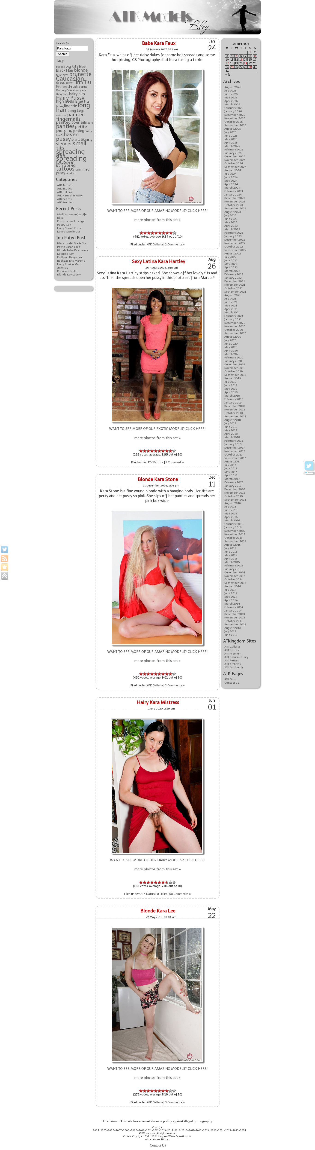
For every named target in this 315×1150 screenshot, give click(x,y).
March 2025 (232, 146)
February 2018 (233, 440)
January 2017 (232, 485)
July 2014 (230, 589)
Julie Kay (62, 267)
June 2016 (231, 510)
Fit (58, 86)
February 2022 (233, 274)
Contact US (231, 682)
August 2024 (232, 170)
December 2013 (234, 614)
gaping (83, 86)
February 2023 (233, 232)
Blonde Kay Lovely (69, 274)
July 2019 (230, 381)
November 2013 (234, 617)
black (82, 66)
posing (78, 131)
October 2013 (233, 621)
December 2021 (234, 281)
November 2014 (234, 576)
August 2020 (232, 336)
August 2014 (232, 586)
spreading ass (70, 153)
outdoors (61, 115)
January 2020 (233, 361)
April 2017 (230, 475)
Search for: (63, 43)
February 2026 (234, 108)
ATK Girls (230, 679)
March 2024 (232, 187)
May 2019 (230, 388)
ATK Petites (64, 199)
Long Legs (76, 110)
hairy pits (77, 94)
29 (250, 67)
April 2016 (231, 517)
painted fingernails (70, 117)
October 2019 (233, 371)
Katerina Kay (65, 253)
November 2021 (234, 284)
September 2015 (235, 541)
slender (64, 144)
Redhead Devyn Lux (69, 257)
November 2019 (234, 368)
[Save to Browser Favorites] (4, 567)
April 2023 (231, 225)
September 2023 (235, 208)
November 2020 (235, 326)
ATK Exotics (64, 188)
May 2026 (231, 97)
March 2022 (232, 270)
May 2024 (231, 180)
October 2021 (233, 288)
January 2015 (232, 569)
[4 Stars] (152, 233)
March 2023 (232, 229)
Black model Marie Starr (73, 243)
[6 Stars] (160, 233)
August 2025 (232, 128)
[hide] (313, 461)
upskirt (71, 173)
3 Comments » (175, 1102)
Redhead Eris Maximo (71, 260)
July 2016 (230, 506)
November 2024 (235, 160)
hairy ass (80, 90)
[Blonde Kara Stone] (157, 510)
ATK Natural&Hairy (236, 657)
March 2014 (232, 603)
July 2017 (230, 465)
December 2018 (234, 406)
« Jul (228, 74)
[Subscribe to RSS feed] (4, 558)
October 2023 (233, 205)
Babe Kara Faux (158, 43)
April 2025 (231, 142)
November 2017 (234, 451)
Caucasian (70, 78)
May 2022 (230, 264)
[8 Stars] (167, 233)
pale (90, 122)
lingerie (70, 106)
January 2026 (233, 111)
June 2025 (231, 135)
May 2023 (230, 222)
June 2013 (230, 634)
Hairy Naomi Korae (69, 228)
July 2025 (230, 132)
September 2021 (235, 291)
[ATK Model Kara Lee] (157, 927)
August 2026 (232, 87)
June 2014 (231, 593)
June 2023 (231, 218)
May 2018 (230, 430)
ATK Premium (65, 202)
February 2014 (233, 607)
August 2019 (232, 378)
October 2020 (233, 329)
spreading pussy (71, 160)
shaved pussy (67, 136)
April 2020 (231, 350)
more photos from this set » (157, 220)
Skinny (86, 139)
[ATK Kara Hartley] (157, 287)
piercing (64, 130)
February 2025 (233, 149)
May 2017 (230, 472)
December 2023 (234, 198)
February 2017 (233, 482)
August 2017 (232, 461)
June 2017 (230, 468)
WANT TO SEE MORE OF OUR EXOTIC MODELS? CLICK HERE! (157, 429)
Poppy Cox (64, 224)
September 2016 (235, 499)
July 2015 (230, 548)
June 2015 (230, 551)
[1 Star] (141, 233)
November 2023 (234, 201)
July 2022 (230, 257)
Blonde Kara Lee (157, 911)
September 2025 (235, 125)
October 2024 (233, 163)
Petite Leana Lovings (70, 221)
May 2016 (230, 513)
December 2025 (234, 114)
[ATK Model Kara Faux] (157, 69)
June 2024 (231, 177)
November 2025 (234, 118)
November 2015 (234, 534)
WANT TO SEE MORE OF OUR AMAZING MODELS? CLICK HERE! (157, 211)
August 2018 (232, 420)
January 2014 (233, 610)
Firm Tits (82, 82)
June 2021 (230, 302)
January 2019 (233, 402)
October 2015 (233, 537)
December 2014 (234, 572)
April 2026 (231, 101)
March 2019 (232, 395)
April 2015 (231, 558)
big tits (71, 66)
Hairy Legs (62, 94)
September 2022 (235, 250)
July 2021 (230, 298)
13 (241, 59)
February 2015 (233, 565)
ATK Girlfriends (234, 667)
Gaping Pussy (65, 90)
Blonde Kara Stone (158, 479)
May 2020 (231, 347)
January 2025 (233, 153)
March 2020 (232, 354)
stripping (66, 165)
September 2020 (235, 333)
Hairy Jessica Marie (69, 264)
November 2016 (234, 492)
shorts (75, 139)
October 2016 (233, 496)
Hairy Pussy (70, 98)
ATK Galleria (65, 192)
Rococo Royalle (67, 271)
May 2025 (230, 139)
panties (65, 126)
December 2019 (234, 364)
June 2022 (231, 260)
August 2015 (232, 544)
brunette (80, 74)
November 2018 (234, 409)
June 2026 (231, 94)
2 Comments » (175, 244)
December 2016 (234, 489)
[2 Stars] (145, 233)
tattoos (65, 168)
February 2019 (233, 399)
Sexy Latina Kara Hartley (158, 261)
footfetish (69, 86)
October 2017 (233, 454)
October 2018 (233, 413)
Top (304, 1139)
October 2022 (233, 246)
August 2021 (232, 295)
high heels (65, 101)
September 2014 (235, 582)
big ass (60, 66)
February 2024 (234, 191)
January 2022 (233, 277)
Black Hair (64, 70)
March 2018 (232, 437)
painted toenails (71, 122)
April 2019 (231, 392)
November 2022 (234, 243)
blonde (81, 70)
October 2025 (233, 121)
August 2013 (232, 628)
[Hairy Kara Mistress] (157, 719)
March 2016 (232, 520)
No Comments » (180, 894)
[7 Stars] (163, 233)
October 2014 (233, 579)
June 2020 (231, 343)
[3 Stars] (149, 233)
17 (227, 63)
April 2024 (231, 184)
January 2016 (233, 527)
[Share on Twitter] (4, 549)
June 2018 (231, 426)
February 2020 (234, 357)
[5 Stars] (156, 233)
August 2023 (232, 212)
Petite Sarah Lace (68, 246)
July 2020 (230, 340)
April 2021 (231, 309)
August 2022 (232, 253)
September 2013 (235, 624)
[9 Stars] (171, 233)
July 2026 (230, 90)
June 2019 (231, 385)
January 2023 (233, 236)
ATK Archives (65, 185)
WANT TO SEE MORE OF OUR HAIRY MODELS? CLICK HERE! (157, 860)
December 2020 (234, 322)
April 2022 (231, 267)
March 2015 (232, 562)
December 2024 (234, 156)
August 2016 (232, 503)
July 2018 (230, 423)
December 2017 (234, 447)
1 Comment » (175, 462)
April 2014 (231, 600)
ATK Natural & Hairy (70, 195)
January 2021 (232, 319)
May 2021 (230, 305)
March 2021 (232, 312)
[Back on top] (4, 576)
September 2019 (235, 374)
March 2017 (232, 478)
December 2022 (234, 239)
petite (81, 126)
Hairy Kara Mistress (158, 702)
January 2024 (233, 194)
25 (231, 67)
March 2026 (232, 104)
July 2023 (230, 215)
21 (245, 63)
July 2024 (230, 173)
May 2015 (230, 555)
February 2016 (233, 524)
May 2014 (230, 596)
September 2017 (235, 458)
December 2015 (234, 530)
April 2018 (231, 433)
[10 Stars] (174, 233)
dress (60, 82)
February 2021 (233, 316)
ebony (69, 82)
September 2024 (235, 166)
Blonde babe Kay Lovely (72, 250)
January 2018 (233, 444)
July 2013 (230, 631)
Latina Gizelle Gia (68, 231)
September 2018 (235, 416)
